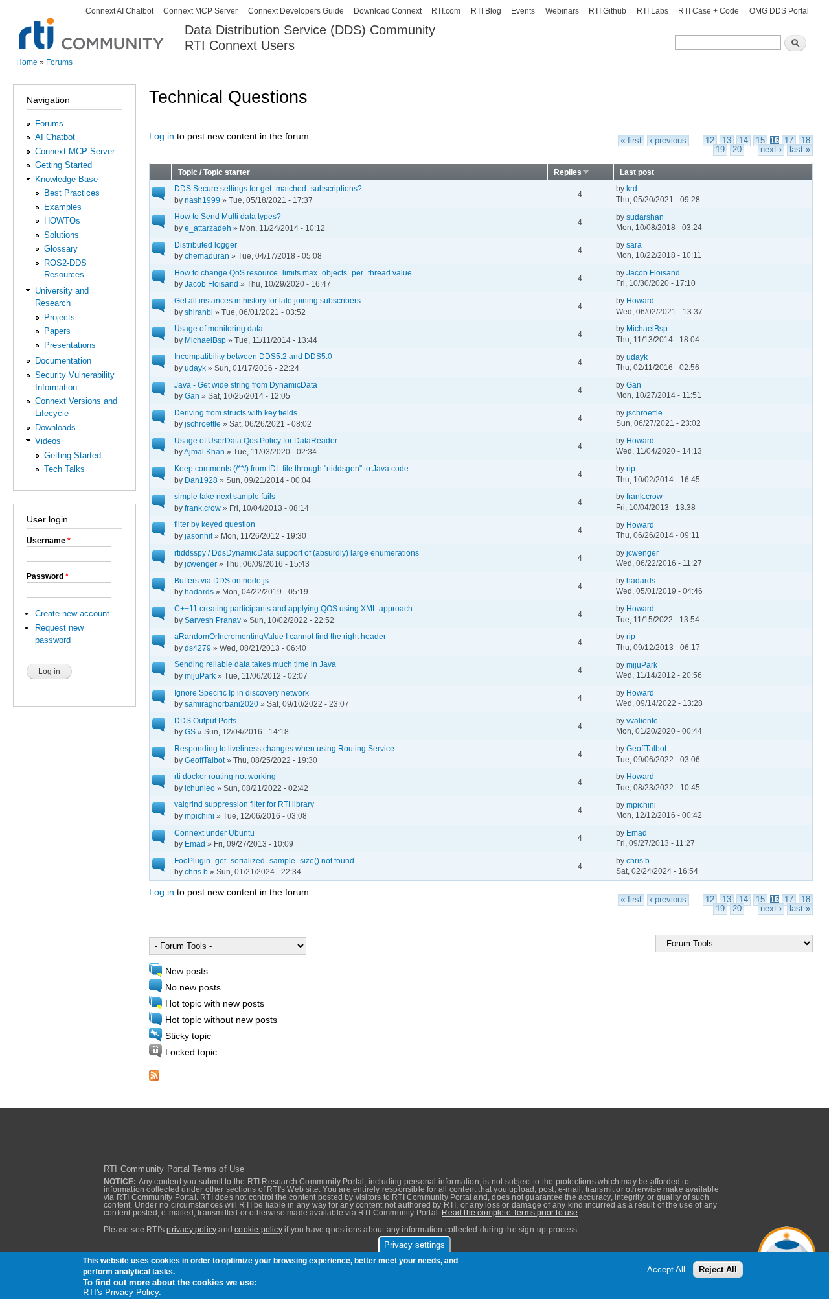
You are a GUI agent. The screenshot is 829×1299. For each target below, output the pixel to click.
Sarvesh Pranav (213, 620)
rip (630, 468)
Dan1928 (201, 480)
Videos (48, 441)
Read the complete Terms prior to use (510, 1213)
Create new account (72, 613)
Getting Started (63, 165)
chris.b (196, 871)
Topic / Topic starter (214, 172)
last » (799, 149)
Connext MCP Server (200, 11)
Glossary (61, 248)
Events (523, 11)
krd (631, 188)
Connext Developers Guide (296, 11)
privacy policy (191, 1230)
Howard (640, 300)
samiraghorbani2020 (221, 703)
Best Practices (72, 193)
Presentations (70, 345)
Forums (59, 62)
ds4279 (198, 648)
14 (743, 140)
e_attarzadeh (208, 228)
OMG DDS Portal (779, 11)
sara (634, 244)
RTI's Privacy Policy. (122, 1292)
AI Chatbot (55, 137)
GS (190, 731)
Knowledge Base (66, 179)
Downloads (55, 427)
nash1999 (202, 200)
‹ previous (668, 140)
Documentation (63, 361)
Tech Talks (64, 469)
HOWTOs (62, 221)
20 (737, 149)
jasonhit (198, 536)
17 (788, 140)
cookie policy (258, 1230)
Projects (59, 317)
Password (48, 576)
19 (720, 149)
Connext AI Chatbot (119, 11)
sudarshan (645, 217)
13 (726, 140)
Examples (63, 207)
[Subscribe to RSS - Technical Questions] (154, 1071)
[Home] (92, 26)
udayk (195, 368)
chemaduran (207, 256)
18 (805, 140)
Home (27, 62)
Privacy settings (414, 1245)
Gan (192, 396)
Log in (161, 136)
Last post (637, 172)
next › (771, 149)
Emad (195, 843)
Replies (568, 172)
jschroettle (203, 423)
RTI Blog (486, 11)
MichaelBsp (205, 340)
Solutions (61, 235)
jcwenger (201, 563)
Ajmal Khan (204, 451)
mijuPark (200, 676)
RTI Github (607, 11)
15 (760, 140)
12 (709, 140)
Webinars (562, 11)
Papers (57, 331)
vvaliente (642, 720)
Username (49, 540)
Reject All (718, 1269)
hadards (199, 591)
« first (631, 140)
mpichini (199, 816)
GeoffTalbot (205, 760)
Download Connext (388, 11)
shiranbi (199, 312)
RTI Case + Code (708, 11)
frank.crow (203, 508)
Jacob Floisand (211, 283)
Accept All (666, 1269)
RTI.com (445, 11)
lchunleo (200, 788)
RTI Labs (652, 11)
